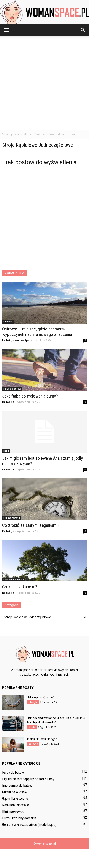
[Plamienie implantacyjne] (13, 744)
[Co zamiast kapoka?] (44, 560)
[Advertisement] (44, 83)
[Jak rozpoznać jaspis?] (13, 702)
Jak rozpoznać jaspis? (41, 697)
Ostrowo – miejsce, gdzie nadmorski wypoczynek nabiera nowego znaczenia (37, 331)
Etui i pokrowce (13, 811)
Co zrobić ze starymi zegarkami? (30, 525)
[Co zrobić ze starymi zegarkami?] (44, 499)
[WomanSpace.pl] (44, 12)
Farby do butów (12, 388)
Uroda (32, 727)
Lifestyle (7, 321)
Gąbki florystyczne (15, 798)
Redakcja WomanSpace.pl (18, 340)
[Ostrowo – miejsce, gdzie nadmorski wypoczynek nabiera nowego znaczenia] (44, 303)
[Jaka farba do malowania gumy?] (44, 370)
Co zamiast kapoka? (19, 587)
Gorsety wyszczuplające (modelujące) (29, 824)
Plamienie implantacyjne (42, 739)
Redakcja (8, 401)
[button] (83, 30)
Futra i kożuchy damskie (19, 818)
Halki (6, 450)
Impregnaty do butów (17, 785)
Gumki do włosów (14, 792)
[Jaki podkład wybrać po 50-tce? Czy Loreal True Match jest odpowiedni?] (13, 723)
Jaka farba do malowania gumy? (30, 396)
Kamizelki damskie (13, 579)
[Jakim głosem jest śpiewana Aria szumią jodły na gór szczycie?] (44, 432)
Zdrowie (33, 743)
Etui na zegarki (11, 517)
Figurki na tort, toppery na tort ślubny (28, 779)
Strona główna (11, 134)
